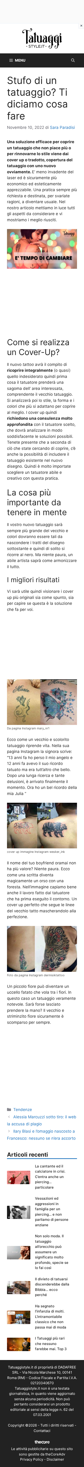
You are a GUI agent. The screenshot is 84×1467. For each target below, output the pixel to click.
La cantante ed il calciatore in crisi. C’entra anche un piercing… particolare (50, 1177)
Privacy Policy (31, 1459)
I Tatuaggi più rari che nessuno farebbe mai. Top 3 (51, 1343)
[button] (73, 60)
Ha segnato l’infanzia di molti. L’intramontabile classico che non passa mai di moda (50, 1316)
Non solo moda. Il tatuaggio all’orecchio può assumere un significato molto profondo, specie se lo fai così (51, 1252)
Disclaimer (55, 1459)
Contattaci (42, 1430)
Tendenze (22, 1109)
